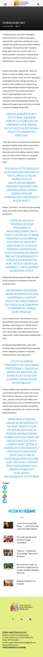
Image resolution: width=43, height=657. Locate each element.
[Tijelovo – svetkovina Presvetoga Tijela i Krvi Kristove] (8, 552)
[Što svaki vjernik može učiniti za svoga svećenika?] (8, 538)
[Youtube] (30, 619)
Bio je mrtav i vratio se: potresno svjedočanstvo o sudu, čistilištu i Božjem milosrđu (28, 568)
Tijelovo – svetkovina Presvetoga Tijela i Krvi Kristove (27, 554)
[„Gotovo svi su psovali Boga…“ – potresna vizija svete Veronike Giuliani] (8, 525)
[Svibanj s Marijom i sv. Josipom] (8, 582)
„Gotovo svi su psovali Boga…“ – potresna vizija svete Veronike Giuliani (28, 526)
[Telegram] (22, 501)
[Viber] (22, 496)
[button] (5, 4)
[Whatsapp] (22, 492)
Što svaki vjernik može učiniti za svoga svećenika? (27, 540)
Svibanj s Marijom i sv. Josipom (26, 582)
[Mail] (21, 619)
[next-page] (7, 591)
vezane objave (21, 510)
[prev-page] (3, 591)
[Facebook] (22, 487)
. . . (21, 516)
